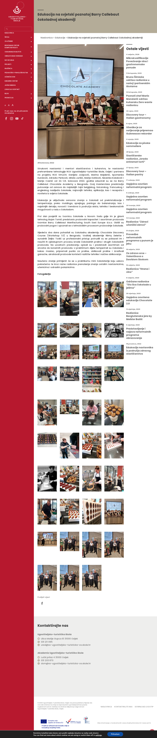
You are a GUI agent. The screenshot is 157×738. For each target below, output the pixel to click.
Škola (7, 37)
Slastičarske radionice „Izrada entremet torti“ (137, 159)
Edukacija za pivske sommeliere (138, 145)
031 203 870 (47, 660)
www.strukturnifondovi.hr (131, 723)
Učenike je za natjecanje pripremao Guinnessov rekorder (139, 130)
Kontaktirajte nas (123, 706)
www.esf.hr (147, 723)
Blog (7, 93)
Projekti (8, 64)
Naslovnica (9, 33)
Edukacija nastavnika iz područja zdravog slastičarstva (139, 350)
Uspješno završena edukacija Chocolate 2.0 (139, 300)
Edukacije (60, 37)
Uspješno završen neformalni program (139, 185)
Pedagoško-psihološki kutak (16, 73)
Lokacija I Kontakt (12, 89)
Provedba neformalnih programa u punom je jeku (139, 239)
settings (98, 735)
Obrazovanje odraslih (14, 56)
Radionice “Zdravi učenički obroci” (137, 223)
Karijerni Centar (11, 81)
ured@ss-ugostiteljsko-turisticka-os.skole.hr (66, 644)
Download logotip (144, 706)
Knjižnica (8, 68)
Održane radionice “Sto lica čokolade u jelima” (138, 285)
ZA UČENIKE (9, 41)
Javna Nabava (10, 85)
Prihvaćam (115, 734)
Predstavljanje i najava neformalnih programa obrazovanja (138, 333)
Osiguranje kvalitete (13, 52)
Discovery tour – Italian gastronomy (138, 116)
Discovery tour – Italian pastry (136, 173)
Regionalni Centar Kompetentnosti (12, 46)
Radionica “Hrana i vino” (137, 270)
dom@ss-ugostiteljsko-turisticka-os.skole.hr (66, 663)
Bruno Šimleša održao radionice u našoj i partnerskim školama (138, 82)
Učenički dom (10, 77)
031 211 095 (46, 641)
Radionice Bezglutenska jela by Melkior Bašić (139, 316)
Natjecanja (9, 60)
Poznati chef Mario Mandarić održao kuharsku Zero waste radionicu (139, 100)
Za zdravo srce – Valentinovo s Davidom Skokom (137, 256)
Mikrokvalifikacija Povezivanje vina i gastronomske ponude (137, 63)
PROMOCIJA (9, 98)
